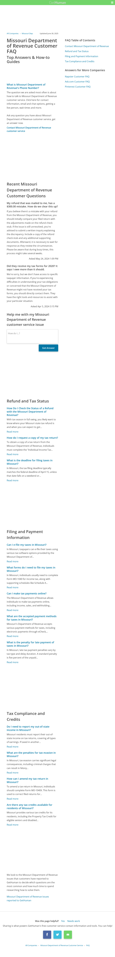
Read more (12, 431)
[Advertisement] (32, 157)
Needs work (73, 921)
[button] (112, 2)
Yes (63, 921)
